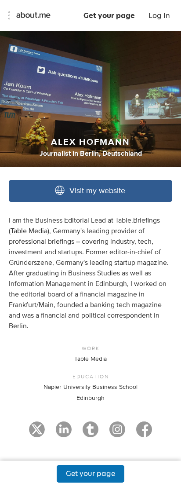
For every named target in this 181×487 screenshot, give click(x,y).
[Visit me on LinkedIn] (64, 433)
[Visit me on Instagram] (117, 433)
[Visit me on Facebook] (144, 433)
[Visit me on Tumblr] (90, 433)
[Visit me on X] (37, 433)
